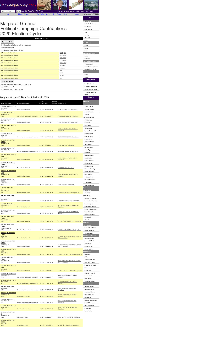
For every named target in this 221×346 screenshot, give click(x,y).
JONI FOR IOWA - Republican (66, 145)
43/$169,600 (63, 60)
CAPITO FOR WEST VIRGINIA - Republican (70, 254)
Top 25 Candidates (43, 14)
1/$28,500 (62, 68)
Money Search (23, 14)
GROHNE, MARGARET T (8, 106)
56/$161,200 (63, 58)
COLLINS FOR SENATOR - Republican (68, 192)
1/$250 (61, 73)
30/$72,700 (63, 53)
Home (7, 14)
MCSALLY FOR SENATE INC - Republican (69, 221)
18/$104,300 (63, 63)
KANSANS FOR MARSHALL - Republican (69, 317)
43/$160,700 (63, 55)
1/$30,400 (62, 65)
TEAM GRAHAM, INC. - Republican (67, 109)
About (77, 14)
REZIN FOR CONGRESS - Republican (68, 325)
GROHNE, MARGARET (8, 112)
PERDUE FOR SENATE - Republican (68, 116)
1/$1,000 (62, 75)
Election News (62, 14)
